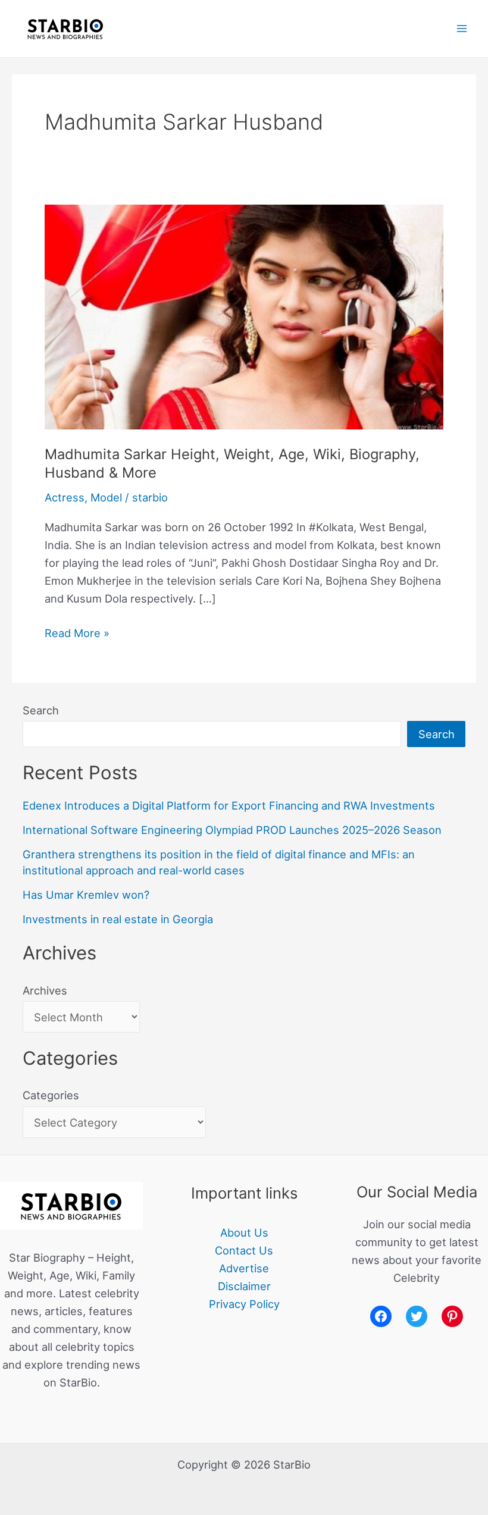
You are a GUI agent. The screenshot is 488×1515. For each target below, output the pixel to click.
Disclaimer (244, 1286)
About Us (244, 1232)
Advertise (244, 1268)
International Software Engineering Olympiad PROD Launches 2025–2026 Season (232, 829)
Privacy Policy (244, 1303)
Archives (45, 990)
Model (106, 497)
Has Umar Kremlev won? (86, 894)
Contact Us (244, 1250)
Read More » (77, 631)
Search (41, 710)
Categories (51, 1095)
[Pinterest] (452, 1316)
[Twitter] (416, 1316)
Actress (65, 497)
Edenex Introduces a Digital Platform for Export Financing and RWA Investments (229, 805)
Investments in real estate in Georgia (118, 919)
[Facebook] (381, 1316)
